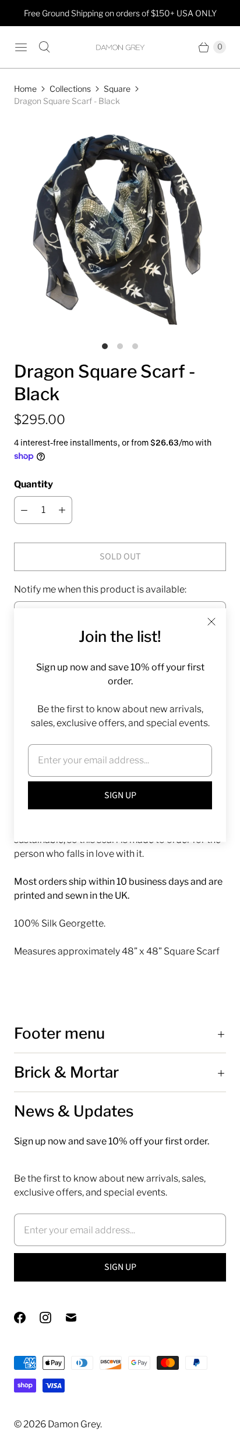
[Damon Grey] (120, 47)
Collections (70, 89)
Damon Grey (74, 1424)
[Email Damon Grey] (78, 1317)
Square (117, 89)
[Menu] (21, 47)
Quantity (33, 484)
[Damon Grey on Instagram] (52, 1317)
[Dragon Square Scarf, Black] (120, 226)
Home (25, 89)
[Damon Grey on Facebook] (27, 1317)
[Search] (44, 47)
